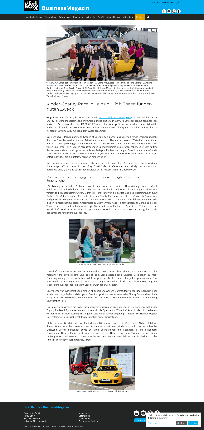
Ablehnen (181, 423)
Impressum (84, 413)
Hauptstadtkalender (33, 17)
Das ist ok (193, 423)
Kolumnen (78, 17)
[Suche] (148, 17)
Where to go (64, 17)
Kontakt (155, 2)
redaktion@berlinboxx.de (35, 421)
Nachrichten (50, 17)
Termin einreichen (145, 420)
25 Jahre (140, 17)
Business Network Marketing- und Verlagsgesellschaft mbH (60, 426)
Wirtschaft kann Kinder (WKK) (115, 117)
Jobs (178, 2)
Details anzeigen (155, 423)
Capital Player (113, 17)
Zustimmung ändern (88, 421)
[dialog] (173, 420)
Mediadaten (168, 2)
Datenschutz (84, 415)
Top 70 (101, 17)
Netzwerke (90, 17)
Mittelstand (128, 17)
